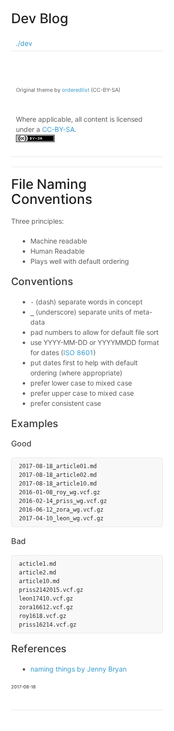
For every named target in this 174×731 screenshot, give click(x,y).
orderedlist (75, 89)
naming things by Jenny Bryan (78, 669)
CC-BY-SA (58, 129)
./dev (24, 43)
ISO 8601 (78, 352)
